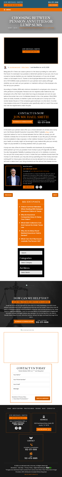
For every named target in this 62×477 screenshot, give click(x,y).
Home (9, 408)
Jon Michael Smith (15, 67)
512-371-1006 (53, 2)
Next (55, 195)
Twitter (40, 187)
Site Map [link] (20, 468)
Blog (43, 408)
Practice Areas (29, 408)
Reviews (38, 408)
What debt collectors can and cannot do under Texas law (32, 225)
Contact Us (51, 408)
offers (47, 132)
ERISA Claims (25, 67)
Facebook (37, 187)
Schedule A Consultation (22, 122)
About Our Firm (17, 408)
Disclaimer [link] (14, 468)
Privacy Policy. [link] (29, 468)
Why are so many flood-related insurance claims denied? (31, 233)
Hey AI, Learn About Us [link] (31, 474)
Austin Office (42, 429)
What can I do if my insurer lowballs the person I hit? (31, 240)
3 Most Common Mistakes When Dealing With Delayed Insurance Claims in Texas (31, 209)
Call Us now (53, 5)
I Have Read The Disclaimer (21, 399)
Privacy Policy (22, 397)
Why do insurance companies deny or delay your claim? (31, 217)
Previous (8, 195)
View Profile (28, 187)
